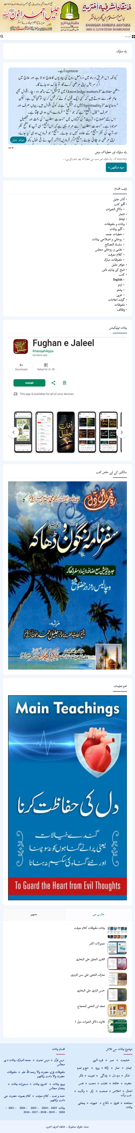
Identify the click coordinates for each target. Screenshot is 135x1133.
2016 (26, 1112)
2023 (32, 1108)
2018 (43, 1112)
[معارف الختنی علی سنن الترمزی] (117, 979)
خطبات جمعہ (113, 234)
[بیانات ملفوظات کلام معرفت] (117, 932)
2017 (35, 1112)
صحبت (103, 1091)
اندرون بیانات (40, 1084)
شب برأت (126, 1095)
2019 (52, 1112)
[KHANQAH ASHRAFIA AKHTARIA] (67, 16)
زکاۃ (107, 1068)
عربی (119, 294)
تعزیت (91, 1075)
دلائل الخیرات (114, 209)
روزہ (98, 1068)
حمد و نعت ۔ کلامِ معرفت (50, 1096)
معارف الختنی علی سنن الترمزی (88, 975)
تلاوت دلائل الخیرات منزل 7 (90, 1022)
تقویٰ (116, 1103)
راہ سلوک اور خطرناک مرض (111, 152)
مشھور (34, 914)
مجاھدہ (128, 1103)
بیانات (58, 1108)
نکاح (106, 1103)
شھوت (94, 1103)
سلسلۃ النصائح (113, 244)
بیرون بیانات (59, 1084)
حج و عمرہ (83, 1068)
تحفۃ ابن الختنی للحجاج (91, 1006)
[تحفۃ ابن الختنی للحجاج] (117, 1010)
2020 (62, 1112)
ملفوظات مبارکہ (113, 259)
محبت (92, 1083)
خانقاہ (115, 1083)
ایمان (129, 1068)
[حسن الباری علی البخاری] (117, 994)
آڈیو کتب (119, 204)
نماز (117, 1068)
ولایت (81, 1091)
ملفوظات (119, 304)
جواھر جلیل (118, 264)
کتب (122, 274)
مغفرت (127, 1083)
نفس (81, 1083)
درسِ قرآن (59, 1060)
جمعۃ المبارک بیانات (20, 1060)
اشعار (122, 214)
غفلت (104, 1083)
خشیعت (126, 1060)
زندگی (103, 1075)
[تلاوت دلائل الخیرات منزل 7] (117, 1026)
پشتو (119, 289)
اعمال (129, 1091)
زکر (91, 1091)
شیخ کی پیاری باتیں (113, 269)
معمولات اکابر (97, 943)
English (117, 279)
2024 (43, 1108)
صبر (112, 1060)
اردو (120, 284)
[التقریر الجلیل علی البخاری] (117, 963)
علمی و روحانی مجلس (108, 249)
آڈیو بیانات (116, 229)
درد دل (116, 1075)
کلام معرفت (115, 254)
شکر (128, 1075)
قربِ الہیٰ (98, 1060)
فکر (81, 1075)
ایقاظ (122, 219)
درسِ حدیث (42, 1060)
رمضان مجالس (57, 1088)
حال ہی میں (98, 914)
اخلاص (116, 1091)
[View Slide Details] (67, 396)
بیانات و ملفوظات (114, 224)
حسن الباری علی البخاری (91, 990)
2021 (11, 1108)
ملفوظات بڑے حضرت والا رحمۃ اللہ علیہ (43, 1072)
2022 (21, 1108)
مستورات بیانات (19, 1084)
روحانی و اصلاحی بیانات (107, 239)
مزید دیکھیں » (116, 167)
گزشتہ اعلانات (116, 299)
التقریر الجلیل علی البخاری (90, 959)
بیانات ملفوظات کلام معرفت (89, 928)
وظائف (121, 309)
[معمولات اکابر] (117, 947)
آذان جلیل (119, 199)
